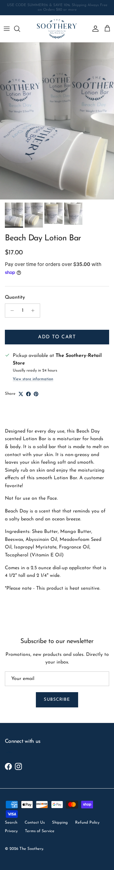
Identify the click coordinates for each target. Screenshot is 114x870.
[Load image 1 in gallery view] (57, 121)
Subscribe (57, 699)
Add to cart (57, 337)
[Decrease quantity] (10, 310)
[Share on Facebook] (28, 394)
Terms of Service (39, 831)
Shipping (60, 823)
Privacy (11, 831)
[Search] (20, 28)
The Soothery (31, 849)
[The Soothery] (57, 28)
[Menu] (6, 28)
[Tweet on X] (21, 394)
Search (11, 823)
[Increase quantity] (34, 310)
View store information (33, 379)
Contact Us (35, 823)
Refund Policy (87, 823)
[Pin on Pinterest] (36, 394)
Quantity (15, 297)
